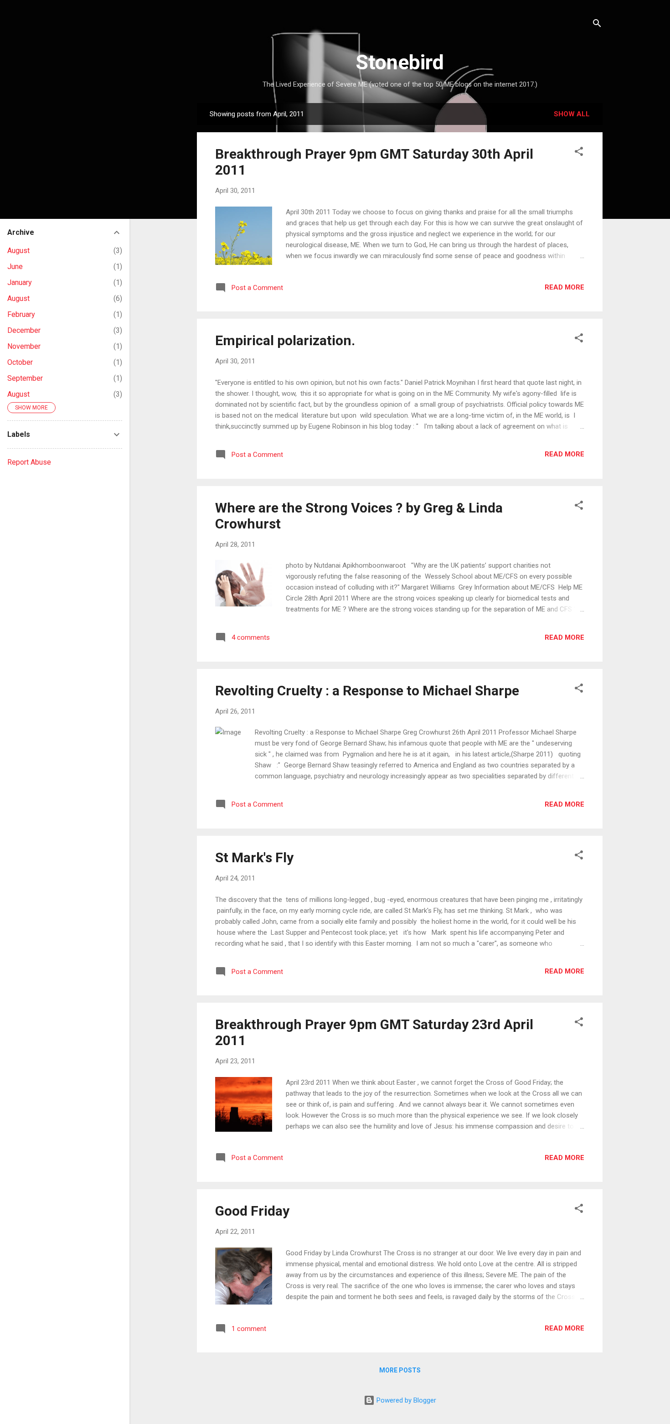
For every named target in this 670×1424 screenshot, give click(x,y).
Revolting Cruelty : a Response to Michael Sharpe (367, 691)
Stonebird (400, 62)
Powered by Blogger (405, 1400)
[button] (578, 153)
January (19, 282)
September (25, 378)
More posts (400, 1370)
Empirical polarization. (285, 340)
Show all (572, 114)
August (18, 250)
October (20, 362)
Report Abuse (29, 462)
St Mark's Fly (254, 857)
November (24, 346)
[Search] (597, 25)
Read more (564, 287)
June (15, 266)
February (21, 314)
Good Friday (252, 1211)
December (24, 330)
